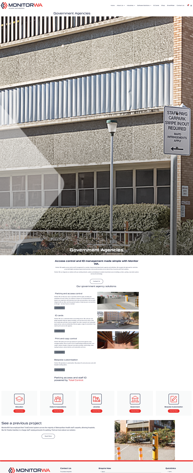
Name (103, 471)
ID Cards (156, 5)
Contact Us (180, 5)
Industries (130, 5)
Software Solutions (143, 5)
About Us (120, 5)
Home (113, 5)
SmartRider (170, 5)
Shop (163, 5)
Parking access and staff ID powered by (70, 378)
